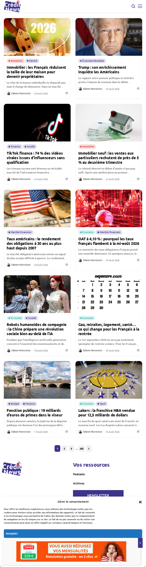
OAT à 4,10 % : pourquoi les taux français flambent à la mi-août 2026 (108, 241)
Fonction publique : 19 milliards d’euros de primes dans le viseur (34, 412)
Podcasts (79, 474)
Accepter (12, 533)
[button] (140, 501)
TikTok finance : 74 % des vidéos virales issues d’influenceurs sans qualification (36, 158)
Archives (78, 483)
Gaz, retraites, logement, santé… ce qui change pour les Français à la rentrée (108, 329)
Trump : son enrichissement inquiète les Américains (102, 69)
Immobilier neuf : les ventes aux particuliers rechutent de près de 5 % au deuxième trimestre (108, 158)
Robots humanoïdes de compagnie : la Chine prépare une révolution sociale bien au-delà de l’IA (37, 329)
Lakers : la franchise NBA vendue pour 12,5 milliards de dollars (106, 412)
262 (82, 448)
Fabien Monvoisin (21, 93)
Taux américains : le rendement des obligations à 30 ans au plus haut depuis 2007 (34, 243)
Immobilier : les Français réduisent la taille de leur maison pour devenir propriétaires (36, 72)
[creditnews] (12, 468)
